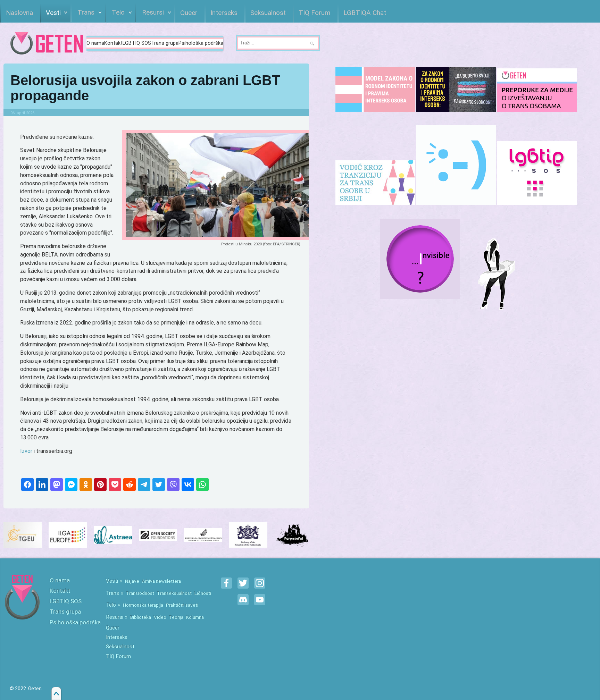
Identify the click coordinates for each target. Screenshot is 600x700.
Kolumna (195, 617)
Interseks (116, 637)
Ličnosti (202, 593)
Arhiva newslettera (161, 581)
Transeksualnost (174, 593)
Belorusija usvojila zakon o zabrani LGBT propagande (145, 88)
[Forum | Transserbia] (456, 165)
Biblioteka (140, 617)
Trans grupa (164, 43)
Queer (112, 628)
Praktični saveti (182, 605)
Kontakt (113, 43)
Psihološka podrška (200, 43)
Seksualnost (120, 646)
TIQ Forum (118, 656)
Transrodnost (140, 593)
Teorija (176, 617)
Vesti (112, 581)
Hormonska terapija (143, 605)
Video (160, 617)
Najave (132, 581)
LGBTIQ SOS (137, 43)
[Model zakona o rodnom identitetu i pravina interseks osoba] (375, 89)
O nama (95, 43)
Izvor (26, 451)
